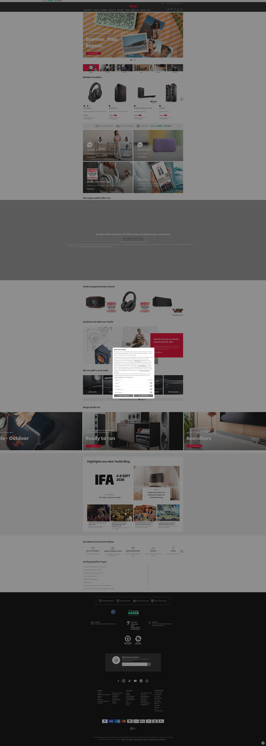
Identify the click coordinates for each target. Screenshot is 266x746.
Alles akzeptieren (143, 395)
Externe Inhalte (118, 392)
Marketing (117, 386)
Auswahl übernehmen (123, 395)
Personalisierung (118, 389)
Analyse (116, 383)
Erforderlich (117, 379)
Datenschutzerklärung (119, 377)
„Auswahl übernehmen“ (145, 370)
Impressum (129, 377)
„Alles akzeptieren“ (142, 365)
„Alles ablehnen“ (137, 360)
